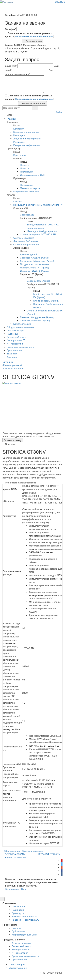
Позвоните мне (33, 41)
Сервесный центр (16, 337)
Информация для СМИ (32, 174)
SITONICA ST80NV (14, 854)
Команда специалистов (26, 131)
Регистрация (12, 888)
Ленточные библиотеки (25, 241)
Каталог (17, 201)
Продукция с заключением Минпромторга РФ (38, 204)
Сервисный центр (21, 946)
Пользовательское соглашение (34, 36)
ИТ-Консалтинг (15, 343)
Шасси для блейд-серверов (42, 231)
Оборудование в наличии (20, 327)
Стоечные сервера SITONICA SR (38, 234)
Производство (14, 350)
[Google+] (61, 867)
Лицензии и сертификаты (27, 138)
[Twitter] (61, 864)
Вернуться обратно (15, 857)
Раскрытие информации (26, 145)
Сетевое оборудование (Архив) (37, 317)
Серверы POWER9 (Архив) (34, 270)
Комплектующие (22, 323)
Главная (11, 118)
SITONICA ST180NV (49, 854)
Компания (18, 128)
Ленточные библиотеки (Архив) (37, 260)
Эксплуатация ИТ (21, 949)
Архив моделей (28, 254)
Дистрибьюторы (15, 330)
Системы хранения (23, 237)
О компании (18, 906)
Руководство (18, 913)
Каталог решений (21, 942)
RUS (62, 1)
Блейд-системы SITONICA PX (43, 224)
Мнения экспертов (30, 188)
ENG (57, 1)
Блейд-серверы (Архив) (46, 300)
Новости (24, 165)
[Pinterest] (61, 860)
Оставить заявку (13, 440)
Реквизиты (18, 141)
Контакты (12, 356)
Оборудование (12, 850)
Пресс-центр (20, 155)
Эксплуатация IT (16, 340)
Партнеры (12, 333)
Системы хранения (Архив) (35, 320)
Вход (23, 888)
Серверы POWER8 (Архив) (34, 257)
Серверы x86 (27, 214)
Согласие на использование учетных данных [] (29, 34)
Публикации (26, 171)
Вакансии (12, 353)
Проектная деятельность (20, 346)
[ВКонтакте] (61, 874)
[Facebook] (61, 870)
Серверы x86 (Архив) (38, 280)
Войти (58, 112)
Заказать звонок (17, 967)
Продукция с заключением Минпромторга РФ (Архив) (34, 265)
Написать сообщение (33, 103)
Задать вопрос (17, 964)
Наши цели (19, 135)
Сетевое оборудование (26, 244)
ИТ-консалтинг (20, 952)
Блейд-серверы (35, 227)
